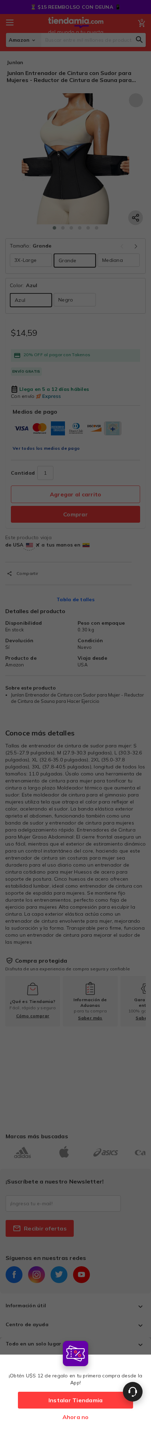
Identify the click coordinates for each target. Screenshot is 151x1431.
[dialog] (75, 1384)
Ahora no (76, 1416)
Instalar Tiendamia (75, 1400)
